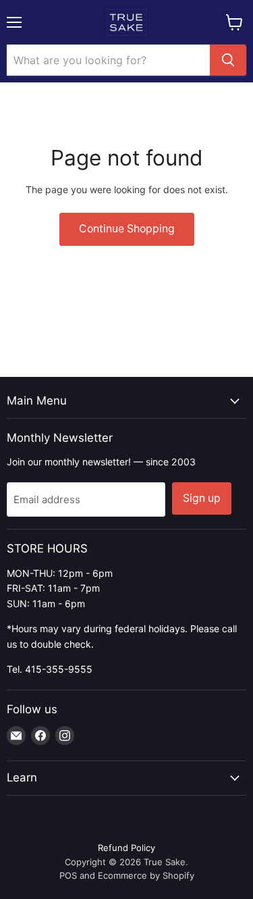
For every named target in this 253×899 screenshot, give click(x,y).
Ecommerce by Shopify (146, 875)
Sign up (202, 498)
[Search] (228, 60)
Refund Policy (126, 847)
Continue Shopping (127, 228)
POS (68, 875)
